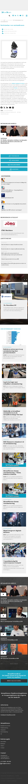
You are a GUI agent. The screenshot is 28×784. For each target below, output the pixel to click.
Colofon (17, 775)
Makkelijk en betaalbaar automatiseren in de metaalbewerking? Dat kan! (13, 412)
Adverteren (15, 169)
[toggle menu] (26, 15)
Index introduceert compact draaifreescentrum (12, 244)
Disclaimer (19, 778)
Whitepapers (5, 176)
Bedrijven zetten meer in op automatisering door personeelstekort (13, 351)
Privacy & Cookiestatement (8, 778)
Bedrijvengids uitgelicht (9, 217)
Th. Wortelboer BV (10, 305)
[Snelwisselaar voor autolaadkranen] (14, 57)
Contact (2, 747)
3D (1, 733)
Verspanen (4, 242)
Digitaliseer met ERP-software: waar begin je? (11, 210)
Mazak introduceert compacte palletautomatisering (12, 249)
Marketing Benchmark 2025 (7, 197)
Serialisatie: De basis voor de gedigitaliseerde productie (13, 203)
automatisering (8, 110)
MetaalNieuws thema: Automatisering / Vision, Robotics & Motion (12, 472)
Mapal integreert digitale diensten (12, 531)
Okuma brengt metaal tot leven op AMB (10, 259)
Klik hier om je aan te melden (14, 680)
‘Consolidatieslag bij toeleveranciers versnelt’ (12, 562)
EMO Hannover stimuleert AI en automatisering (13, 442)
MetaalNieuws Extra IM (9, 409)
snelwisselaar (4, 114)
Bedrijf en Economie (6, 261)
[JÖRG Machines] (10, 228)
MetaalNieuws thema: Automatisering (11, 502)
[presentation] (24, 279)
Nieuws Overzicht (9, 20)
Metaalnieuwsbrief (15, 164)
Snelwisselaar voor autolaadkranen (12, 25)
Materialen (4, 251)
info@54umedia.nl (6, 763)
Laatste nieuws (6, 238)
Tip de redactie (15, 155)
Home (2, 20)
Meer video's (14, 663)
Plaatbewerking (8, 303)
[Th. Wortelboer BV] (6, 297)
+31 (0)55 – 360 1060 (6, 761)
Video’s (2, 745)
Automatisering (7, 347)
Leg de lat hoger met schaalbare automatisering (12, 383)
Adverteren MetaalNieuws (7, 775)
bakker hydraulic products (8, 112)
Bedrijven (3, 743)
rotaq (19, 112)
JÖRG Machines (7, 230)
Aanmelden (3, 741)
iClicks (25, 773)
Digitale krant (15, 160)
